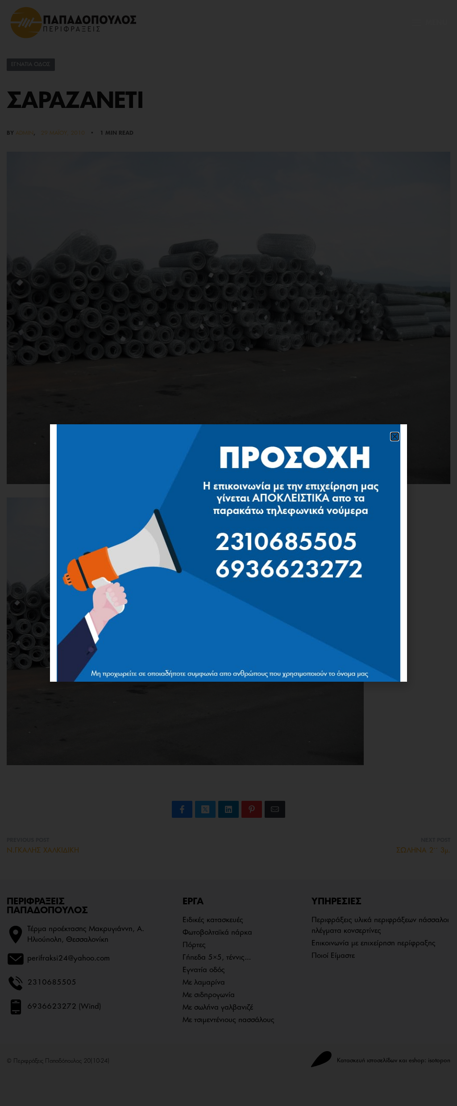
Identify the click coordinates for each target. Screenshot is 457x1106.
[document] (228, 553)
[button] (394, 436)
